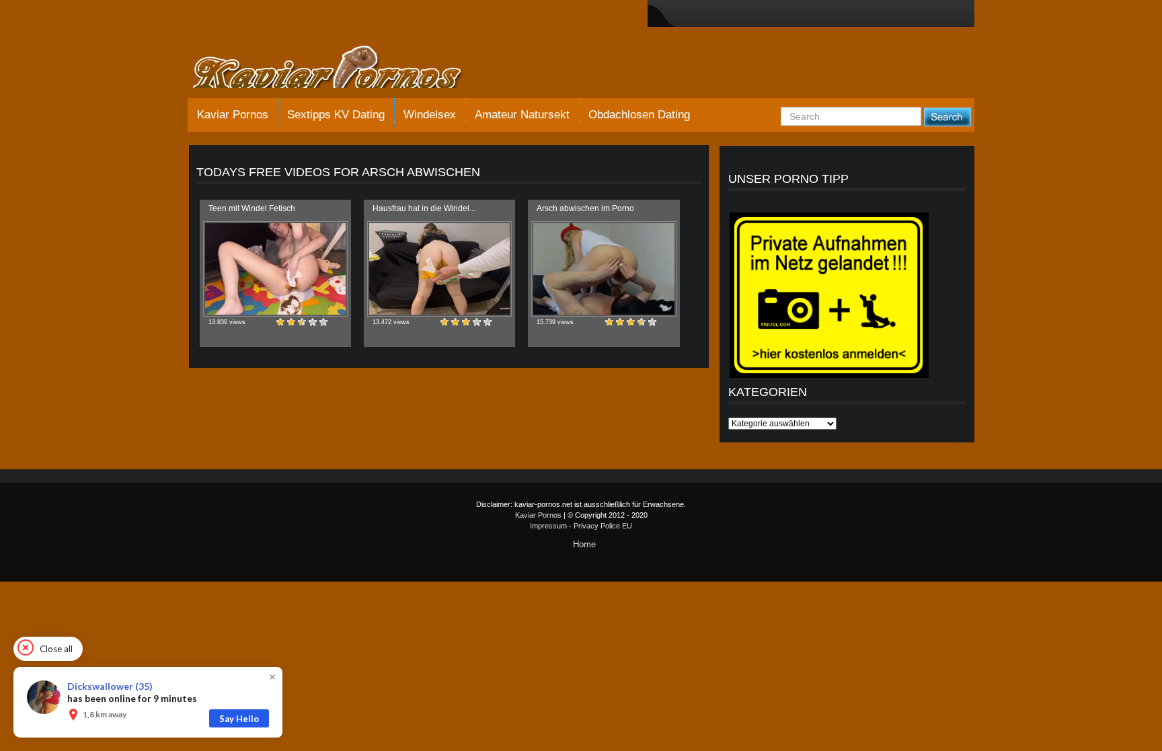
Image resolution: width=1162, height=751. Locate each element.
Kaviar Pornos (232, 114)
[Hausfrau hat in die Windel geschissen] (439, 269)
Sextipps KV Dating (336, 114)
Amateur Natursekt (522, 114)
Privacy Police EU (603, 526)
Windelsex (429, 114)
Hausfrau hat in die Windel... (424, 208)
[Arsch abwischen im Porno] (603, 269)
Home (584, 544)
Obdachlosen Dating (639, 114)
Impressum (548, 526)
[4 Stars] (312, 322)
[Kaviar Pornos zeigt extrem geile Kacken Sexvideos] (342, 68)
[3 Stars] (302, 322)
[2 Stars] (291, 322)
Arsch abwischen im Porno (585, 208)
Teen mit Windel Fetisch (251, 208)
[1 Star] (280, 322)
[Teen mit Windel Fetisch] (275, 269)
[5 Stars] (323, 322)
